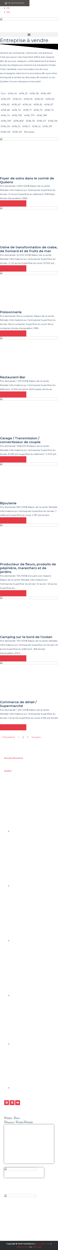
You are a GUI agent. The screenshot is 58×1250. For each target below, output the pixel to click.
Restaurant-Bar (12, 377)
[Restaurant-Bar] (29, 355)
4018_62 (5, 104)
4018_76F (17, 115)
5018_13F (47, 126)
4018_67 (48, 104)
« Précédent (8, 737)
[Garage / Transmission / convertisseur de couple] (29, 416)
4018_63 (16, 104)
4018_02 (12, 93)
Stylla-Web (37, 1247)
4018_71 (27, 110)
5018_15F (17, 132)
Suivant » (36, 737)
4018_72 (38, 110)
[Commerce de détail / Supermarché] (29, 680)
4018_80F (18, 121)
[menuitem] (8, 8)
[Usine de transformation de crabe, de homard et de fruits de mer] (29, 225)
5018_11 (26, 126)
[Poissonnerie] (29, 290)
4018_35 (23, 93)
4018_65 (37, 104)
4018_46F (46, 93)
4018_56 (28, 99)
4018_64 (26, 104)
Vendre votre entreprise (15, 1142)
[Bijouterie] (29, 481)
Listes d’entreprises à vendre (17, 1137)
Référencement (23, 1247)
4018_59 (38, 99)
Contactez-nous (12, 1151)
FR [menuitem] (8, 8)
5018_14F (6, 132)
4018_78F (42, 115)
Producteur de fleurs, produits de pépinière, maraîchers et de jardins (28, 568)
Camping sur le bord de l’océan (26, 637)
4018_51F (6, 99)
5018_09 (5, 126)
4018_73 (48, 110)
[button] (29, 34)
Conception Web (43, 1244)
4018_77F (29, 115)
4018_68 (5, 110)
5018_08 (52, 121)
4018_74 (5, 115)
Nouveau (29, 132)
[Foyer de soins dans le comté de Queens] (29, 156)
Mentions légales (12, 1161)
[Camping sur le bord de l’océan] (29, 615)
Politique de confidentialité (16, 1156)
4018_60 (49, 99)
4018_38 (34, 93)
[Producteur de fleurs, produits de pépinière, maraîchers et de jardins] (29, 542)
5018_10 (16, 126)
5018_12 (36, 126)
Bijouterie (8, 503)
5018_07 (41, 121)
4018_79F (6, 121)
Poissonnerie (11, 312)
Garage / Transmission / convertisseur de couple (20, 440)
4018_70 (16, 110)
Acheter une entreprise (15, 1146)
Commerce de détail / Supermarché (18, 704)
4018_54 (17, 99)
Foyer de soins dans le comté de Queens (27, 180)
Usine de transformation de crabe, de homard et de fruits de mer (28, 249)
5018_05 (30, 121)
